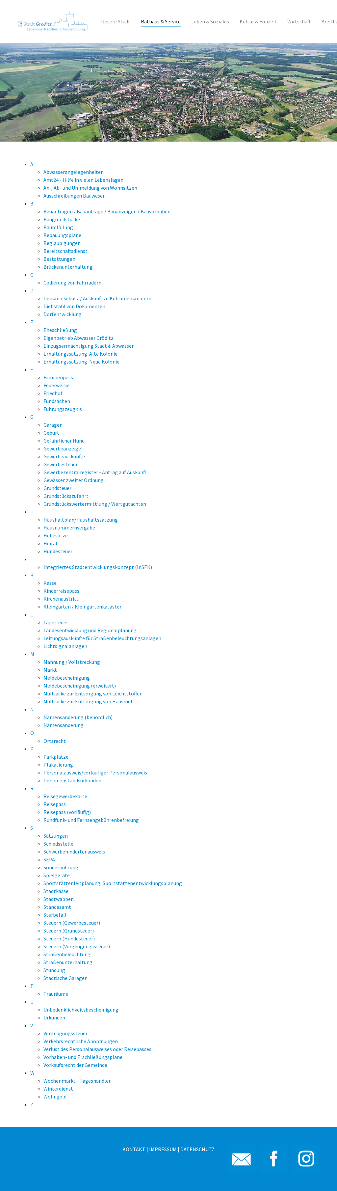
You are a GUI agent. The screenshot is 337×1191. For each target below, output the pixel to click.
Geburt (51, 432)
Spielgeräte (56, 875)
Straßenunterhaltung (67, 962)
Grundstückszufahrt (66, 496)
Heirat (50, 543)
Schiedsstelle (58, 843)
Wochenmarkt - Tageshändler (77, 1080)
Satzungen (55, 835)
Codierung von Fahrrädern (72, 282)
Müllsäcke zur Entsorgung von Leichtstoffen (93, 693)
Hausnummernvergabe (69, 527)
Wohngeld (54, 1096)
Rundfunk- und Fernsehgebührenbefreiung (91, 820)
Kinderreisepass (61, 590)
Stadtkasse (55, 891)
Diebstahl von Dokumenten (74, 306)
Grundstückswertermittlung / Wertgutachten (94, 504)
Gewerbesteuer (60, 464)
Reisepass (54, 804)
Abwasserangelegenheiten (73, 172)
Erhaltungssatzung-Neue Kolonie (81, 361)
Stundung (54, 970)
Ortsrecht (54, 741)
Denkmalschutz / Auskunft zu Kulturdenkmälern (97, 298)
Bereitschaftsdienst (65, 251)
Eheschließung (60, 330)
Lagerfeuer (55, 622)
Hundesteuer (57, 551)
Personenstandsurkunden (72, 780)
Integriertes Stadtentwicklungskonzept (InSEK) (97, 567)
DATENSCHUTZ (197, 1149)
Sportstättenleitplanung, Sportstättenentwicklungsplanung (112, 883)
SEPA (49, 859)
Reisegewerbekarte (65, 796)
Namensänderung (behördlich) (78, 717)
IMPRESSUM (163, 1149)
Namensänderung (63, 725)
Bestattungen (59, 259)
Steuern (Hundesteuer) (69, 938)
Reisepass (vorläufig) (67, 812)
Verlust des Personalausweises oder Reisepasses (97, 1049)
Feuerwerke (56, 385)
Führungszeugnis (62, 409)
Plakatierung (58, 764)
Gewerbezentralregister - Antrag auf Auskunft (94, 472)
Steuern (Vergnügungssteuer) (76, 946)
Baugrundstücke (61, 219)
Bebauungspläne (62, 235)
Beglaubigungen (62, 243)
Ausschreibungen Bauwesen (74, 195)
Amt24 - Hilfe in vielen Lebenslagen (83, 179)
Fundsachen (56, 401)
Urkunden (54, 1017)
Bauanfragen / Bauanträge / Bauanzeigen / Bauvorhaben (106, 211)
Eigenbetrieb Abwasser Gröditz (78, 338)
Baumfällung (58, 227)
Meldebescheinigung (66, 677)
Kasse (50, 583)
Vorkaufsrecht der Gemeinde (75, 1065)
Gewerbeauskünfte (64, 456)
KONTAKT (133, 1149)
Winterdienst (58, 1088)
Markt (50, 669)
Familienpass (58, 377)
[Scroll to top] (322, 1176)
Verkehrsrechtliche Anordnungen (80, 1041)
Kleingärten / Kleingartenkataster (82, 606)
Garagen (53, 424)
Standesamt (57, 907)
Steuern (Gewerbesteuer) (71, 922)
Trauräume (55, 993)
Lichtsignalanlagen (65, 646)
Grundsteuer (57, 488)
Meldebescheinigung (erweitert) (79, 685)
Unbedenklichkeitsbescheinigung (80, 1009)
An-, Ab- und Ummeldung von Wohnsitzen (90, 187)
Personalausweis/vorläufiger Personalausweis (95, 772)
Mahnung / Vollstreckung (71, 662)
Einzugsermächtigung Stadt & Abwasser (88, 345)
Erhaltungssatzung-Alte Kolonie (80, 353)
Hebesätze (55, 535)
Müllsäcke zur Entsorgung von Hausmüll (88, 701)
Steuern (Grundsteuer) (68, 930)
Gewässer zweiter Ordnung (73, 480)
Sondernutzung (60, 867)
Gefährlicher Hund (64, 440)
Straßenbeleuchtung (67, 954)
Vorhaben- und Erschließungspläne (82, 1057)
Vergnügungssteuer (65, 1033)
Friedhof (53, 393)
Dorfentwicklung (62, 314)
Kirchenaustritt (61, 598)
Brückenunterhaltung (67, 266)
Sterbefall (54, 914)
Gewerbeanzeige (62, 448)
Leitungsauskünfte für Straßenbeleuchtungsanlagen (102, 638)
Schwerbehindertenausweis (74, 851)
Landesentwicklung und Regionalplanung (90, 630)
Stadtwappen (58, 899)
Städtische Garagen (65, 978)
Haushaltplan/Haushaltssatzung (80, 519)
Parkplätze (55, 756)
